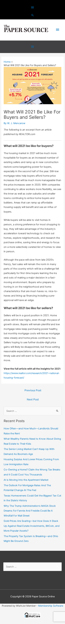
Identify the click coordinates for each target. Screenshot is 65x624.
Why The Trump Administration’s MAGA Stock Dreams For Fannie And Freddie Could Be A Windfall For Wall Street (30, 510)
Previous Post (32, 390)
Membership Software (50, 605)
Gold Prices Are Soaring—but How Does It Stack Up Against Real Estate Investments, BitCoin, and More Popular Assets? (32, 525)
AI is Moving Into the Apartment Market (26, 479)
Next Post (33, 399)
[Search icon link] (32, 15)
